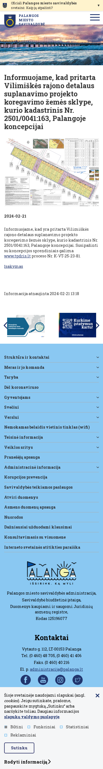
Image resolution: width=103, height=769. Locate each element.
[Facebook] (26, 680)
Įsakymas (13, 266)
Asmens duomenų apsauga (29, 507)
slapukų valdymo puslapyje (31, 716)
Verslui (11, 417)
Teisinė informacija (23, 437)
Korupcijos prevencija (25, 477)
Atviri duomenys (21, 497)
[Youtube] (43, 680)
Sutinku (19, 747)
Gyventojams (17, 397)
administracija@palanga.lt (56, 669)
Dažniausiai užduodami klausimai (38, 527)
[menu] (95, 18)
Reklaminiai (23, 735)
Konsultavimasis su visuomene (35, 537)
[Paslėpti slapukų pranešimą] (97, 696)
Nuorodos (13, 517)
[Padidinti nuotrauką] (51, 173)
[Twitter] (78, 680)
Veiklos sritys (18, 447)
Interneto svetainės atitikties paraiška (42, 547)
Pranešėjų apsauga (22, 457)
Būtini (16, 726)
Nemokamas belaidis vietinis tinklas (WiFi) (47, 427)
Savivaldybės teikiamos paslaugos (38, 487)
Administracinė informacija (32, 467)
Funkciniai (44, 726)
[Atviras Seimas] (77, 325)
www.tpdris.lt (17, 256)
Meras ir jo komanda (24, 367)
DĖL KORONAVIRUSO (21, 387)
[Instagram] (60, 680)
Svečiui (11, 407)
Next (97, 325)
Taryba (11, 377)
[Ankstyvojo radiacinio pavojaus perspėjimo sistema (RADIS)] (25, 325)
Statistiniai (77, 726)
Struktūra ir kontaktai (26, 357)
